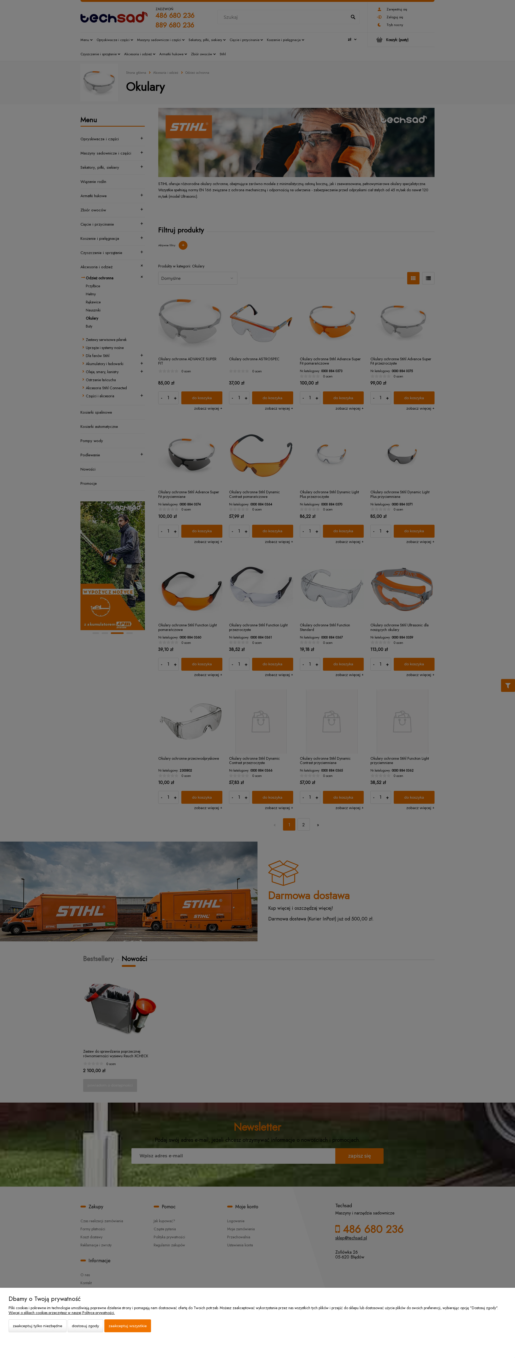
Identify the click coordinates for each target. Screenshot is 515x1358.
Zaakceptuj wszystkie (128, 1326)
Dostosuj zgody (85, 1326)
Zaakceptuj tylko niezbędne (37, 1326)
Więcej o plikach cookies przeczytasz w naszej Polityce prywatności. (62, 1312)
